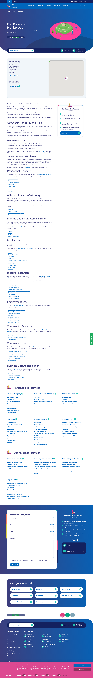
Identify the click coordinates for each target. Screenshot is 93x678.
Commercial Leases (12, 335)
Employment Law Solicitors (20, 305)
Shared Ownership (12, 188)
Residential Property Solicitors (45, 174)
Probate (10, 231)
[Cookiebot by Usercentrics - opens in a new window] (8, 675)
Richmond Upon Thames (19, 602)
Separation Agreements (13, 263)
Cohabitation (11, 258)
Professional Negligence (13, 298)
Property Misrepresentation (14, 296)
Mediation (10, 269)
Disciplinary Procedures (13, 317)
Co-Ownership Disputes (13, 287)
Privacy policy (36, 661)
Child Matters (11, 256)
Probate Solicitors (66, 397)
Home (8, 11)
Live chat (66, 50)
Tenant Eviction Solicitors (13, 285)
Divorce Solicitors (11, 422)
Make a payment (82, 1)
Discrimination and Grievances (15, 318)
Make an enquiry (14, 50)
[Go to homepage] (12, 6)
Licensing (10, 362)
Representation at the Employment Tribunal (17, 311)
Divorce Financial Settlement (14, 254)
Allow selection (82, 669)
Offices (13, 11)
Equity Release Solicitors (13, 189)
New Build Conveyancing (13, 182)
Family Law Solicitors (13, 243)
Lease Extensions (11, 191)
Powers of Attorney (12, 211)
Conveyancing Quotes (13, 179)
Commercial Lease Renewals (14, 462)
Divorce (10, 253)
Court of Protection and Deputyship (16, 213)
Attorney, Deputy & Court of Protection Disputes (19, 291)
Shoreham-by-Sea (66, 595)
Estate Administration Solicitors (16, 226)
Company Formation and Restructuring (16, 356)
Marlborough (40, 602)
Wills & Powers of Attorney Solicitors (17, 204)
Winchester (15, 595)
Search (81, 5)
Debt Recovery (11, 294)
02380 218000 (74, 1)
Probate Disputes (38, 424)
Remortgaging (11, 184)
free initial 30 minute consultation (24, 248)
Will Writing (10, 209)
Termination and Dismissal (14, 313)
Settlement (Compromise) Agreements (16, 310)
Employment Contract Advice (14, 320)
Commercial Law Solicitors (39, 346)
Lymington (39, 595)
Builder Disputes (11, 292)
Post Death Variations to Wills (14, 234)
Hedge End (39, 589)
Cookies (42, 661)
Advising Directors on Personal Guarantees (17, 354)
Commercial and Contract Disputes (16, 377)
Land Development (12, 339)
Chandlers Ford (65, 589)
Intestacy (10, 233)
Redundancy (10, 315)
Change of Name (11, 267)
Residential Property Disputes (14, 284)
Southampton (16, 589)
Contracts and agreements (14, 358)
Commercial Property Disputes (15, 373)
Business (15, 1)
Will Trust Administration (13, 236)
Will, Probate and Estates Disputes (15, 289)
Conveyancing (11, 180)
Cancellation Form (55, 661)
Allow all (82, 665)
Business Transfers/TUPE (13, 322)
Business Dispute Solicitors (15, 369)
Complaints (47, 661)
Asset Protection (38, 406)
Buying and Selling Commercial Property (17, 337)
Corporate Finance (12, 360)
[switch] (36, 675)
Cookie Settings (63, 661)
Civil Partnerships (12, 265)
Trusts (9, 214)
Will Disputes (37, 422)
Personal (9, 1)
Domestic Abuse (11, 261)
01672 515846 (14, 81)
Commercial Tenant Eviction (14, 375)
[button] (66, 78)
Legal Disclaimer (28, 661)
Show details (66, 675)
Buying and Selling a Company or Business (17, 351)
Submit (14, 564)
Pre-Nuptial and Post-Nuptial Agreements (17, 260)
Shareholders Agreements (13, 353)
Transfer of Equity (12, 186)
